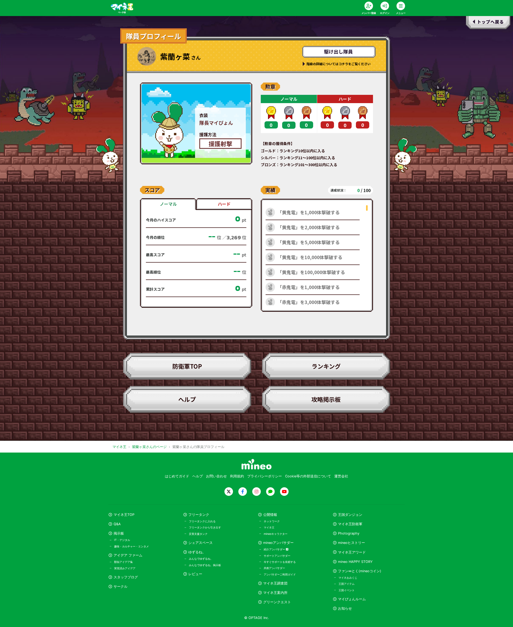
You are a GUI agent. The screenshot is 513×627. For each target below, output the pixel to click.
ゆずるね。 (197, 552)
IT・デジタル (122, 540)
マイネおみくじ (348, 577)
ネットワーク (272, 521)
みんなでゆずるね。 (201, 558)
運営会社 (341, 476)
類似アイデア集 (123, 561)
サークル (120, 587)
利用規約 (237, 476)
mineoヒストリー (351, 543)
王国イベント (347, 590)
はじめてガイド (177, 476)
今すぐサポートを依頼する (280, 561)
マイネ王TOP (124, 515)
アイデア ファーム (128, 555)
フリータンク (198, 515)
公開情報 (270, 515)
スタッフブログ (126, 577)
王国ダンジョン (350, 515)
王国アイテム (347, 583)
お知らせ (345, 608)
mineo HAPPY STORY (355, 562)
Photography (348, 533)
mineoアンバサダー (278, 543)
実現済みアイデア (124, 568)
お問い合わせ (216, 476)
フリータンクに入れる (202, 521)
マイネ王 (269, 527)
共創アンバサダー (274, 568)
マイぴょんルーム (352, 599)
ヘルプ (187, 399)
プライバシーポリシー (264, 476)
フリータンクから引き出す (205, 527)
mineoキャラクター (275, 533)
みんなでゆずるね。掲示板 (205, 565)
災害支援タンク (198, 533)
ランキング (326, 366)
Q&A (117, 524)
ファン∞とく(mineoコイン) (359, 571)
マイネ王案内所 (275, 593)
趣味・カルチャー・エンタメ (131, 546)
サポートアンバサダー (277, 555)
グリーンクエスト (277, 602)
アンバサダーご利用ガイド (280, 574)
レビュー (195, 574)
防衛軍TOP (187, 366)
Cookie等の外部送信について (308, 476)
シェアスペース (200, 543)
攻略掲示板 (326, 399)
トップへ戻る (488, 23)
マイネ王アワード (352, 552)
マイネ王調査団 (275, 583)
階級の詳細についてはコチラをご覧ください (338, 63)
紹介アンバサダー (275, 549)
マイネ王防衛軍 (350, 524)
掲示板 (119, 533)
